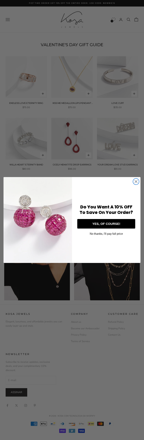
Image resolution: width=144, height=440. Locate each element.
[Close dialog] (136, 181)
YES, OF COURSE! (106, 224)
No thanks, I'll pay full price (106, 233)
